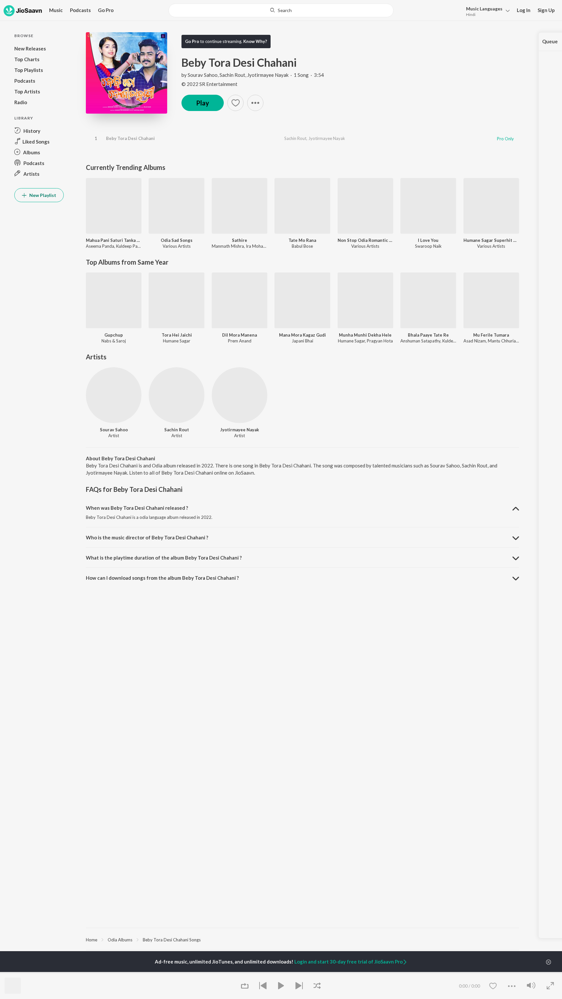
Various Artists (177, 246)
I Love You (428, 240)
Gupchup (113, 335)
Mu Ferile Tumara (491, 335)
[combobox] (281, 10)
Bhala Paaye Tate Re (428, 335)
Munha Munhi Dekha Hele (365, 335)
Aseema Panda (100, 246)
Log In (523, 10)
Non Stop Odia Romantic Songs (365, 240)
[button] (486, 11)
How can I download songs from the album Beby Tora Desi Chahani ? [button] (162, 578)
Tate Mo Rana (302, 240)
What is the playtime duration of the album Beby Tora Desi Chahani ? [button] (164, 558)
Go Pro (106, 10)
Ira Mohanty (257, 246)
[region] (302, 939)
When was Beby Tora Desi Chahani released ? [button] (137, 508)
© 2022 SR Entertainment (209, 84)
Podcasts (80, 10)
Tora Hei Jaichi (177, 335)
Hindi (470, 14)
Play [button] (202, 103)
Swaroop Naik (428, 246)
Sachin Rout (232, 75)
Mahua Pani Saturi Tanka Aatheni (113, 240)
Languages (484, 8)
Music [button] (56, 10)
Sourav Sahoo (203, 75)
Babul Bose (302, 246)
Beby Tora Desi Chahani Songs (172, 939)
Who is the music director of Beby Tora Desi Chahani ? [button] (147, 537)
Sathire (239, 240)
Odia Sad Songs (177, 240)
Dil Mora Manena (239, 335)
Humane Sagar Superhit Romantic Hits (491, 240)
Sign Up (546, 10)
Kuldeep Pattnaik (132, 246)
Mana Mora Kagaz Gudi (302, 335)
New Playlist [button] (42, 195)
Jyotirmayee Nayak (267, 75)
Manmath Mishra (228, 246)
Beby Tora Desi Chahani (130, 138)
